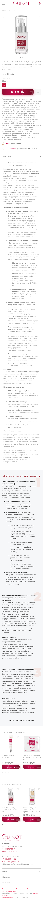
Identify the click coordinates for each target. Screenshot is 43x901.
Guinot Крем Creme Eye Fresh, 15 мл (9, 756)
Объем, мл (6, 81)
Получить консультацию (21, 720)
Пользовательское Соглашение (13, 889)
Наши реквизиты (8, 897)
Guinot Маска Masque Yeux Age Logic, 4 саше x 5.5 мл (32, 757)
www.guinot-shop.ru (9, 851)
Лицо (13, 10)
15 (4, 85)
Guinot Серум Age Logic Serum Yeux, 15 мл (10, 810)
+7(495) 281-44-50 (9, 859)
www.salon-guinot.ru (10, 862)
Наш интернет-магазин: (12, 847)
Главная (5, 10)
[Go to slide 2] (22, 57)
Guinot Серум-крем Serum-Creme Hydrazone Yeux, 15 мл (31, 810)
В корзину (11, 767)
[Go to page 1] (2, 824)
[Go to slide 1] (20, 57)
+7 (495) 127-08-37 (8, 849)
